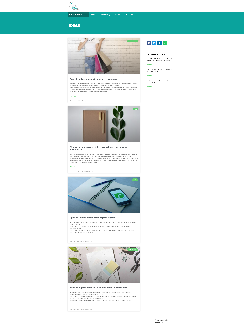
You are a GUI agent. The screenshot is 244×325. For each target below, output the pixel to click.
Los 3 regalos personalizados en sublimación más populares (160, 59)
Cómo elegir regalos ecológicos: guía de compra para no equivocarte (98, 148)
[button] (149, 43)
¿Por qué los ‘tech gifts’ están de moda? (159, 81)
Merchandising (104, 15)
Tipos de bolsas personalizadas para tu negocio (93, 79)
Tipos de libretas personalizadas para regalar (92, 217)
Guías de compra (120, 15)
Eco (131, 15)
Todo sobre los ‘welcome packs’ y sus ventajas (160, 70)
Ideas (93, 15)
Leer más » (73, 96)
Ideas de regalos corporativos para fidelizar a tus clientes (98, 287)
